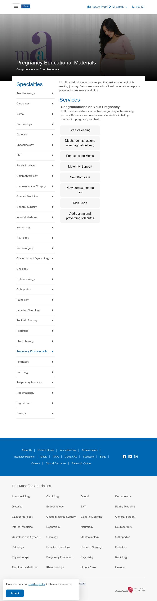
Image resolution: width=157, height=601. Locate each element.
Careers (35, 463)
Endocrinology (55, 506)
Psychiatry (87, 557)
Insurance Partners (24, 456)
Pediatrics (121, 547)
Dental (85, 496)
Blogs (103, 456)
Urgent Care (88, 567)
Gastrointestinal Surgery (61, 516)
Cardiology (52, 496)
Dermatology (123, 496)
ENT (83, 506)
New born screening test (80, 190)
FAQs (56, 456)
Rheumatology (55, 567)
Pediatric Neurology (58, 547)
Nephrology (53, 526)
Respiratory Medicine (25, 567)
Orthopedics (122, 536)
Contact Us (71, 456)
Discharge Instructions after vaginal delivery (80, 143)
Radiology (121, 557)
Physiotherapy (20, 557)
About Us (27, 450)
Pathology (18, 547)
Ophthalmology (90, 536)
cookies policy (37, 584)
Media (43, 456)
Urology (120, 567)
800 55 (139, 6)
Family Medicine (125, 506)
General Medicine (91, 516)
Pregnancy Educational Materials (61, 557)
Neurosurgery (123, 526)
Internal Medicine (22, 526)
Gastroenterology (22, 516)
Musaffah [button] (118, 6)
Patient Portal (100, 6)
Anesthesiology (21, 496)
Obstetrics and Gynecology (27, 536)
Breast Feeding (80, 130)
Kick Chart (80, 203)
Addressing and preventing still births (80, 216)
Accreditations (68, 450)
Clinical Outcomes (56, 463)
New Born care (80, 177)
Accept (15, 593)
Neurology (87, 526)
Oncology (52, 536)
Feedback (88, 456)
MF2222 (81, 583)
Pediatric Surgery (91, 547)
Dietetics (17, 506)
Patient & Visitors (81, 463)
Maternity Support (80, 166)
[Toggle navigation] (16, 6)
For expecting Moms (80, 155)
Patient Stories (46, 450)
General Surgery (125, 516)
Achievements (90, 450)
